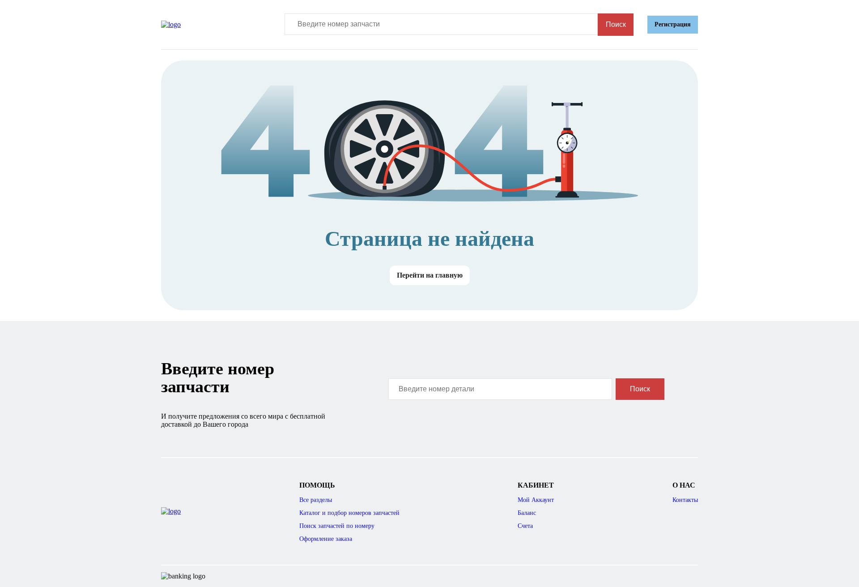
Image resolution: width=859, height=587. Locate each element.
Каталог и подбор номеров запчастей (349, 513)
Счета (525, 526)
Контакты (685, 500)
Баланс (527, 513)
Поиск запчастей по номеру (336, 526)
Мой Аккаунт (536, 500)
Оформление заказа (325, 539)
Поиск (616, 24)
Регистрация (673, 24)
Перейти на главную (430, 275)
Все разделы (315, 500)
